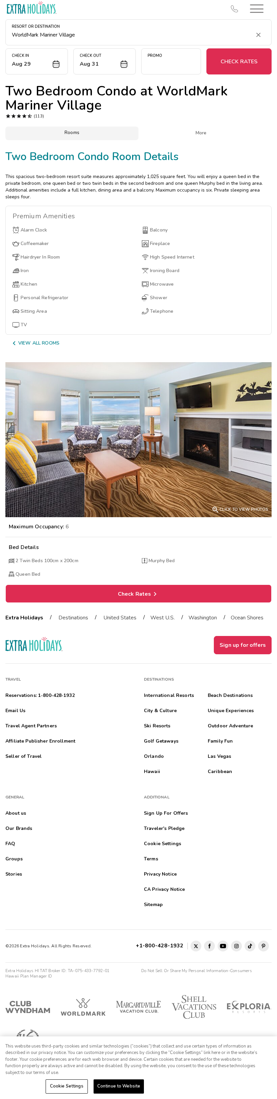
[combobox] (132, 34)
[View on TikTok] (250, 946)
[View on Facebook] (209, 946)
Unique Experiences (231, 710)
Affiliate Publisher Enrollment (40, 741)
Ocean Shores (247, 617)
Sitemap (153, 904)
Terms (151, 859)
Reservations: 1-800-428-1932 (40, 695)
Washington (202, 617)
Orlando (154, 756)
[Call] (234, 9)
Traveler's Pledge (164, 828)
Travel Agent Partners (31, 726)
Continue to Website (118, 1086)
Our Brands (18, 828)
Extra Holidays (24, 617)
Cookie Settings (66, 1086)
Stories (13, 874)
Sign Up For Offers (166, 813)
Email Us (15, 710)
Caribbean (220, 771)
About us (15, 813)
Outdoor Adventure (230, 726)
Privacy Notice (160, 874)
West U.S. (162, 617)
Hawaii (152, 771)
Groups (14, 859)
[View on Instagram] (236, 946)
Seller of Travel (23, 756)
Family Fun (220, 741)
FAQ (10, 843)
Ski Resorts (157, 726)
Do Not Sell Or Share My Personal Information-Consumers (196, 970)
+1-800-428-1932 (161, 945)
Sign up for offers (243, 645)
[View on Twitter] (196, 946)
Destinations (73, 617)
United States (119, 617)
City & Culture (160, 710)
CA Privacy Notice (164, 889)
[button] (256, 8)
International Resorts (169, 695)
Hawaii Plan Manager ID (28, 976)
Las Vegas (219, 756)
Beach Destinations (230, 695)
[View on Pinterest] (263, 946)
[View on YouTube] (223, 946)
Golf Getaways (161, 741)
